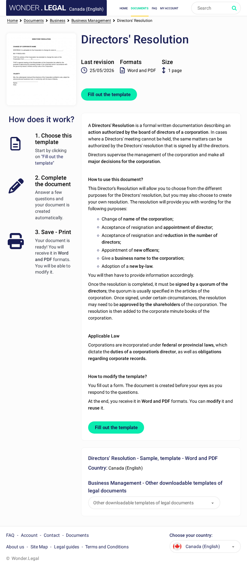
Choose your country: (191, 535)
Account (29, 535)
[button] (213, 503)
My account (169, 8)
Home (124, 8)
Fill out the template (109, 94)
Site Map (39, 546)
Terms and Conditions (107, 546)
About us (15, 546)
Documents (140, 8)
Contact (52, 535)
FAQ (154, 8)
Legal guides (66, 546)
